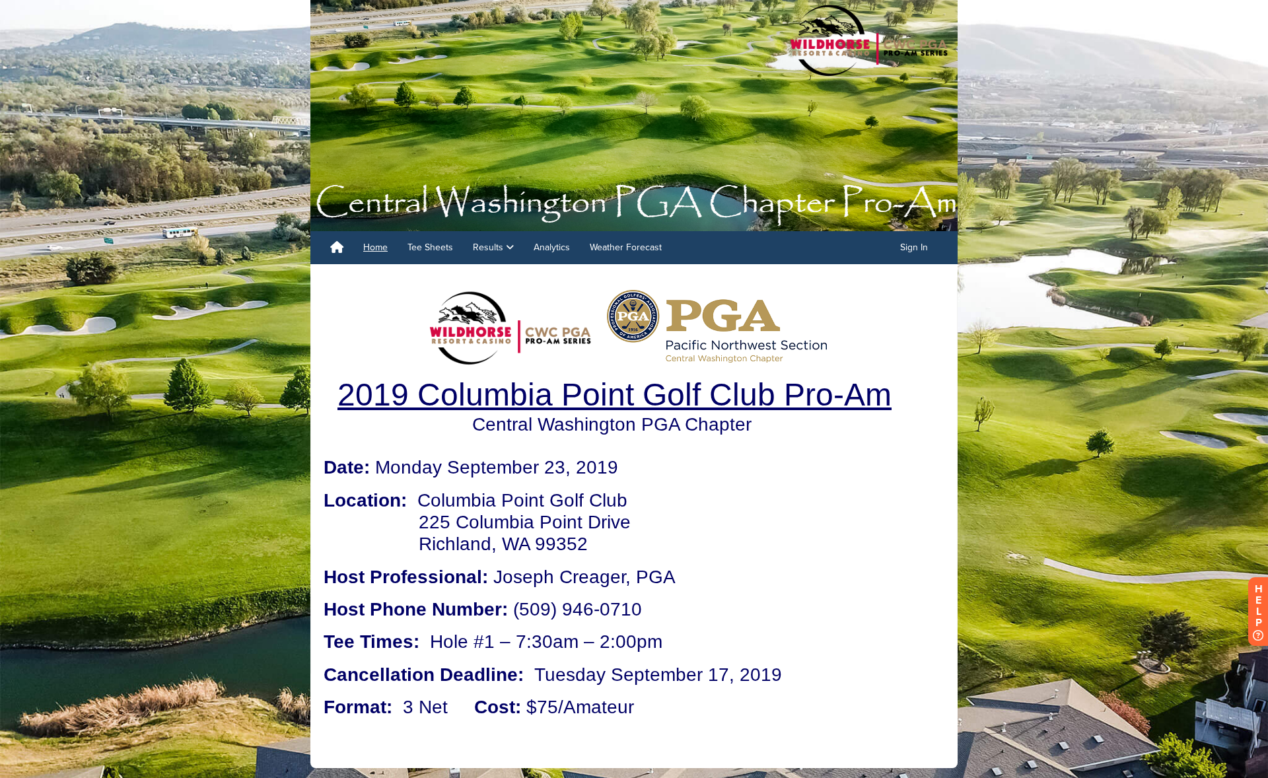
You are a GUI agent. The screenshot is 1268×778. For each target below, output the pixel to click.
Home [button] (375, 247)
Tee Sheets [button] (430, 247)
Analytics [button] (552, 247)
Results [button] (489, 247)
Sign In (914, 247)
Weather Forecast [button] (626, 247)
